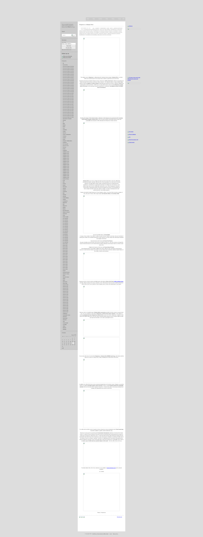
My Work (100, 18)
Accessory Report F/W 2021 (68, 83)
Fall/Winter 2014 (66, 158)
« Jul (63, 347)
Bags (64, 123)
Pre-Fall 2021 (65, 235)
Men (63, 204)
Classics (64, 132)
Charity (64, 131)
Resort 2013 (65, 248)
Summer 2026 (65, 310)
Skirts (64, 280)
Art (63, 121)
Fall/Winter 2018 (66, 164)
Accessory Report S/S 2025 (68, 117)
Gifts (111, 28)
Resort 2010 (65, 243)
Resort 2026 (65, 269)
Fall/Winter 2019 (66, 166)
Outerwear (65, 213)
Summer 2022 (65, 303)
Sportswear (65, 281)
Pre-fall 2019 (65, 232)
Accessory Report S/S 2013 (68, 98)
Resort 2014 (65, 250)
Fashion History (66, 178)
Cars (64, 128)
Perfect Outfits (65, 216)
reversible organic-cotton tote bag (101, 34)
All (63, 63)
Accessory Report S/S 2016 (68, 102)
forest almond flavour (115, 32)
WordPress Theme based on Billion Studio (100, 533)
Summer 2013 (65, 289)
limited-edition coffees (113, 33)
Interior (64, 185)
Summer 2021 (65, 302)
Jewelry (64, 189)
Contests (64, 136)
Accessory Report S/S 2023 (68, 113)
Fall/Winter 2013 (66, 156)
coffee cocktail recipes (118, 281)
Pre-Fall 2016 (65, 227)
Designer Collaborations (67, 140)
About (94, 18)
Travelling (65, 324)
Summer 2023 (65, 305)
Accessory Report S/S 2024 (68, 115)
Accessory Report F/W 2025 (68, 90)
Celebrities (65, 129)
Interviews (65, 186)
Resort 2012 (65, 246)
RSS (123, 18)
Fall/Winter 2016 (66, 161)
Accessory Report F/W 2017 (68, 77)
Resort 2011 (65, 245)
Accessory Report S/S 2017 (68, 104)
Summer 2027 (65, 311)
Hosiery (64, 183)
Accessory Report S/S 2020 (68, 109)
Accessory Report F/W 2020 (68, 82)
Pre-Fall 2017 (65, 229)
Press (107, 18)
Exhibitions (65, 150)
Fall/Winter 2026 (66, 177)
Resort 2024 (65, 265)
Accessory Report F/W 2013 (68, 71)
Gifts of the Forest (105, 29)
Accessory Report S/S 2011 (68, 94)
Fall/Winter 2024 (66, 174)
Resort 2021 (65, 261)
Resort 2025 (65, 267)
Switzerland (65, 318)
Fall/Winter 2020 (66, 167)
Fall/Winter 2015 (66, 159)
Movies (64, 208)
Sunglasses (65, 313)
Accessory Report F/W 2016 (68, 75)
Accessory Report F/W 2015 (68, 74)
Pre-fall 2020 (65, 234)
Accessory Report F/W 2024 (68, 88)
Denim (64, 139)
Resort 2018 (65, 256)
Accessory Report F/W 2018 (68, 79)
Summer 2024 (65, 307)
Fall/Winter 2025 (66, 175)
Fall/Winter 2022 (66, 170)
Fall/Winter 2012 (66, 155)
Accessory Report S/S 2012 (68, 96)
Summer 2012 (65, 288)
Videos (64, 326)
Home (88, 18)
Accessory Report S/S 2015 (68, 101)
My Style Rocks (66, 210)
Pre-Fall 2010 (65, 218)
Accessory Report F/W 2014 (68, 72)
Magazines (65, 202)
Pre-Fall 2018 (65, 231)
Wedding (64, 329)
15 (72, 341)
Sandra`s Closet (66, 273)
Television (65, 319)
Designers (65, 142)
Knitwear (64, 194)
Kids (63, 193)
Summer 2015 (65, 292)
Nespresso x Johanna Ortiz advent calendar (105, 30)
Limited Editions (66, 197)
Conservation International (91, 29)
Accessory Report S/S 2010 (68, 93)
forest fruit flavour (92, 33)
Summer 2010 (65, 284)
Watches (64, 327)
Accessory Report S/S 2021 (68, 110)
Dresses (64, 147)
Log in (111, 533)
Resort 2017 (65, 254)
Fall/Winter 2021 (66, 169)
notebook (88, 34)
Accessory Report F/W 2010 (68, 66)
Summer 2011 (65, 286)
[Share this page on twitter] (84, 517)
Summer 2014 (65, 291)
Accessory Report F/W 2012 (68, 69)
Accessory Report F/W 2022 (68, 85)
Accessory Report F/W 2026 (68, 91)
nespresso (82, 34)
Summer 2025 (65, 308)
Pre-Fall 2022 (65, 237)
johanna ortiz (103, 33)
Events (64, 148)
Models (64, 207)
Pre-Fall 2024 (65, 240)
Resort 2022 (65, 262)
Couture (64, 137)
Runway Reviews (66, 272)
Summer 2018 (65, 297)
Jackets (64, 188)
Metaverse (65, 205)
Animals (64, 120)
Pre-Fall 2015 (65, 226)
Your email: (64, 42)
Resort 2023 (65, 264)
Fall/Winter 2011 (66, 153)
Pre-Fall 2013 (65, 223)
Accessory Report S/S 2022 (68, 112)
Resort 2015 (65, 251)
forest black (83, 33)
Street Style (65, 283)
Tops (64, 321)
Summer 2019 (65, 299)
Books (64, 126)
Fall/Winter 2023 (66, 172)
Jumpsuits (65, 191)
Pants (64, 215)
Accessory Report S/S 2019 (68, 107)
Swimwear (65, 316)
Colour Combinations (67, 134)
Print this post (119, 516)
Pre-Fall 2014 (65, 224)
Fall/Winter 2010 (66, 151)
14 (70, 341)
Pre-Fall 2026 (65, 242)
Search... (64, 35)
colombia (96, 32)
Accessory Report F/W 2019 (68, 80)
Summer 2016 (65, 294)
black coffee (89, 32)
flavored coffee (104, 32)
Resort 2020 (65, 259)
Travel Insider (65, 322)
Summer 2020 (65, 300)
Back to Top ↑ (115, 533)
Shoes (64, 275)
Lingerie (64, 199)
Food (64, 180)
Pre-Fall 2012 (65, 221)
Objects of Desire (66, 212)
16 (74, 341)
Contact (119, 18)
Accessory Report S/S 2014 (68, 99)
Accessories (65, 64)
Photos (113, 18)
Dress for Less (66, 145)
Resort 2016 (65, 253)
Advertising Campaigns (67, 118)
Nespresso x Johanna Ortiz (86, 24)
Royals (64, 270)
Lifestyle (64, 196)
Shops (64, 278)
